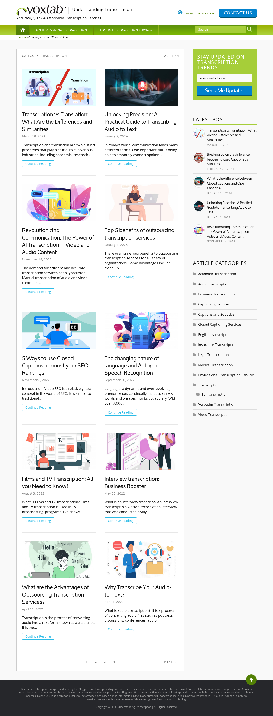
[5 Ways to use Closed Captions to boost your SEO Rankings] (59, 330)
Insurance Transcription (217, 344)
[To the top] (251, 679)
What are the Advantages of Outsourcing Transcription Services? (55, 595)
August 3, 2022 (33, 493)
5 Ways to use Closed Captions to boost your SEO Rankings (55, 366)
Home (22, 37)
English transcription (215, 334)
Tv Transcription (215, 394)
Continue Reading (38, 164)
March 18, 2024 (33, 136)
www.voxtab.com (198, 13)
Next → (170, 662)
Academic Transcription (217, 274)
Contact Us (238, 13)
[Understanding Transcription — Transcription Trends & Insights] (44, 9)
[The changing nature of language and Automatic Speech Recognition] (141, 330)
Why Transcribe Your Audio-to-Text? (138, 591)
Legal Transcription (213, 354)
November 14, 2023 (37, 259)
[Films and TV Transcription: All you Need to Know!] (59, 451)
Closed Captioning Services (219, 324)
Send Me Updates (225, 90)
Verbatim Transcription (216, 404)
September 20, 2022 (120, 380)
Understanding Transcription (61, 29)
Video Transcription (214, 414)
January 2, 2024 (116, 136)
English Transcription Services (126, 29)
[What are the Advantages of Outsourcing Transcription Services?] (59, 559)
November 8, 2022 (36, 380)
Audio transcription (213, 284)
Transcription (209, 385)
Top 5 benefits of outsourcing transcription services (139, 234)
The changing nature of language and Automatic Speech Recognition (134, 366)
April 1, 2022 (114, 601)
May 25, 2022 (115, 493)
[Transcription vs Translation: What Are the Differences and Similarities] (59, 87)
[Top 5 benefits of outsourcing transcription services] (141, 202)
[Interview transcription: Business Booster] (141, 451)
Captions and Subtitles (216, 314)
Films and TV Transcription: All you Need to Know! (57, 482)
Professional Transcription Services (226, 375)
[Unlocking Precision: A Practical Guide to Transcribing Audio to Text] (141, 87)
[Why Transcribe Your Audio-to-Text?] (141, 559)
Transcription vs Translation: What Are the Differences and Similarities (57, 122)
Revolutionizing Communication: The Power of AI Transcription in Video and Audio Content (58, 241)
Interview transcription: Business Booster (132, 482)
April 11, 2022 (32, 609)
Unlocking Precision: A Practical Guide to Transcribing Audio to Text (141, 122)
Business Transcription (216, 294)
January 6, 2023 (116, 244)
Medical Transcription (215, 365)
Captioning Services (214, 304)
